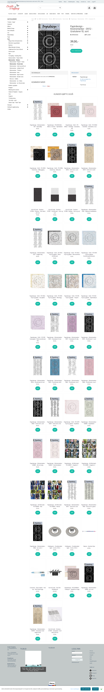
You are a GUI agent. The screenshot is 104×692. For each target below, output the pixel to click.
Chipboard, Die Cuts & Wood (16, 49)
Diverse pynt (12, 51)
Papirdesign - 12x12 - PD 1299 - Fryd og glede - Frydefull (72, 422)
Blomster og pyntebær (14, 43)
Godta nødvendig (85, 688)
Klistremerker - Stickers (14, 60)
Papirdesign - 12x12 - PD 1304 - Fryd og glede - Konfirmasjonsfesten (89, 254)
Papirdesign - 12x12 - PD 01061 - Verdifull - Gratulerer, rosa (89, 125)
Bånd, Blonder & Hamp (14, 47)
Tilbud (65, 1)
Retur (91, 659)
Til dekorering (12, 98)
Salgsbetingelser (93, 661)
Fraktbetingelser (71, 1)
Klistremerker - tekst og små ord (18, 66)
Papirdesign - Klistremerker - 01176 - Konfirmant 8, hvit (37, 381)
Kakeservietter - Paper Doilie (16, 58)
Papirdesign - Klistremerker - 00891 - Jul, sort (89, 588)
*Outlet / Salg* (11, 22)
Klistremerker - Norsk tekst (16, 64)
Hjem (32, 19)
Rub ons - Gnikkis (14, 78)
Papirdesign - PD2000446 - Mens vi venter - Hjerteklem (55, 125)
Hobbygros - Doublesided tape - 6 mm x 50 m (55, 547)
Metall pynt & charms (14, 89)
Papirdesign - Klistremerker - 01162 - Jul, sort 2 (37, 547)
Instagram (94, 673)
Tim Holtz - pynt (13, 100)
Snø (10, 94)
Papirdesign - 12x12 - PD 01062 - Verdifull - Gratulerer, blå (72, 126)
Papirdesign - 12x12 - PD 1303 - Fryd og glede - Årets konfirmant (55, 254)
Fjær (10, 53)
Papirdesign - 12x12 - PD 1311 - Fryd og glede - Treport (72, 296)
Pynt (8, 39)
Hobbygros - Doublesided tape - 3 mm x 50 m (72, 547)
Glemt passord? (75, 662)
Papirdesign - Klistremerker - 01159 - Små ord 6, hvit (55, 422)
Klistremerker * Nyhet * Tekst (17, 61)
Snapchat (94, 678)
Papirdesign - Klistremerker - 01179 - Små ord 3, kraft (89, 169)
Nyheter (60, 1)
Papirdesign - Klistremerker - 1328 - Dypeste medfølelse (89, 210)
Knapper (11, 87)
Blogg (78, 1)
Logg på (91, 655)
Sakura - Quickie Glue (89, 546)
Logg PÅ (93, 1)
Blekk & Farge (10, 28)
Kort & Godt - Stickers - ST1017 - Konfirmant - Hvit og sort (55, 211)
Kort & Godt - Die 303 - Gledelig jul (55, 588)
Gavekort (9, 24)
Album (9, 26)
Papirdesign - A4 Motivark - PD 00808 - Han (37, 505)
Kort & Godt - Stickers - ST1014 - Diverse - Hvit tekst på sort (37, 211)
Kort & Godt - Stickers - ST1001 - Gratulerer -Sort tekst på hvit (55, 630)
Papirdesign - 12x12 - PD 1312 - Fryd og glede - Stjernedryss (89, 296)
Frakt (91, 657)
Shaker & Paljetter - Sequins (15, 91)
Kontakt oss (83, 1)
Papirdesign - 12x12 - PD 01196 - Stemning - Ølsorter (55, 169)
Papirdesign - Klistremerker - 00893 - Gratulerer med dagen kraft (37, 630)
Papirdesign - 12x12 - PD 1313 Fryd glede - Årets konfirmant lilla (38, 339)
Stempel (9, 105)
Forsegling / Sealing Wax (15, 55)
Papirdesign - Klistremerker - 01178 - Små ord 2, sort (72, 169)
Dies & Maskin (10, 30)
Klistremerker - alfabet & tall (17, 68)
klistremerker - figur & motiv (16, 74)
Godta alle (95, 688)
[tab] (49, 73)
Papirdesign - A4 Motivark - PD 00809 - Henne (55, 505)
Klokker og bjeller (13, 85)
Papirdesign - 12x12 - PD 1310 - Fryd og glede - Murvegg (55, 296)
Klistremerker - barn (14, 72)
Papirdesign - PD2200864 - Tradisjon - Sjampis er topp (72, 588)
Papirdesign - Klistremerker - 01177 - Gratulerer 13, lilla (72, 338)
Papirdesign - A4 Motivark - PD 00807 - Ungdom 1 (72, 464)
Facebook (94, 670)
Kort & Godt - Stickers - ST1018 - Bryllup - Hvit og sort (72, 210)
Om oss (91, 650)
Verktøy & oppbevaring (13, 107)
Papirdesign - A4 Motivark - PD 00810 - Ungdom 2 (89, 464)
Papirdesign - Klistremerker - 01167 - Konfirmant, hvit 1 (72, 381)
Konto (89, 1)
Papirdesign (75, 34)
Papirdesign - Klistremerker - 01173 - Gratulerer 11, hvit (55, 338)
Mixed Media (10, 34)
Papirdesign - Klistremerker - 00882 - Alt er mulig (37, 464)
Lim (8, 32)
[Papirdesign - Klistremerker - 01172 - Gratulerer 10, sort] (49, 46)
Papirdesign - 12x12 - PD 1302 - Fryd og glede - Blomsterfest (72, 253)
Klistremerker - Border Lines (16, 76)
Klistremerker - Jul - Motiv (16, 81)
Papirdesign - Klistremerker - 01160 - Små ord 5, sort (37, 422)
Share (44, 86)
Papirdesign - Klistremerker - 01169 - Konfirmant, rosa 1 (89, 381)
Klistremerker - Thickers (15, 70)
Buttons (10, 45)
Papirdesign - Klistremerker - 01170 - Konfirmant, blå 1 (55, 381)
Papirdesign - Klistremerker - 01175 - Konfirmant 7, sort (89, 338)
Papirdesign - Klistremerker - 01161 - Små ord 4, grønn (89, 505)
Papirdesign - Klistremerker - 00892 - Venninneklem (55, 464)
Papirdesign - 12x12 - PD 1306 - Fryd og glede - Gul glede (38, 296)
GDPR (91, 663)
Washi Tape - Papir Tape (15, 102)
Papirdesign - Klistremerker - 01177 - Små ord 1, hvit (72, 505)
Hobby (9, 109)
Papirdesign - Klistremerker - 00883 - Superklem (89, 422)
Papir (8, 37)
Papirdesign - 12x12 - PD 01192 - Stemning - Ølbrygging (38, 169)
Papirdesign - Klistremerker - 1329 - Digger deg (37, 253)
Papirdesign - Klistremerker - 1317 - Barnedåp (37, 125)
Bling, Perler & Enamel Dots (15, 41)
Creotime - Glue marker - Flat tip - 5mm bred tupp (38, 588)
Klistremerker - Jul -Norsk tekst (17, 83)
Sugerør (11, 96)
